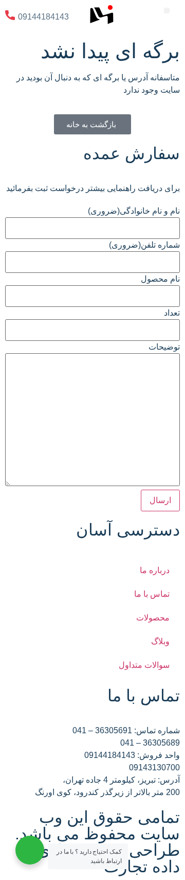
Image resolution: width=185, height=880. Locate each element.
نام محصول (160, 279)
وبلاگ (160, 641)
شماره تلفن (144, 245)
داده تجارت (142, 866)
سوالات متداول (144, 665)
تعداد (172, 313)
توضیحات (164, 347)
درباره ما (155, 570)
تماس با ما (152, 594)
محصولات (153, 617)
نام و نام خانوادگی (134, 211)
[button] (167, 10)
